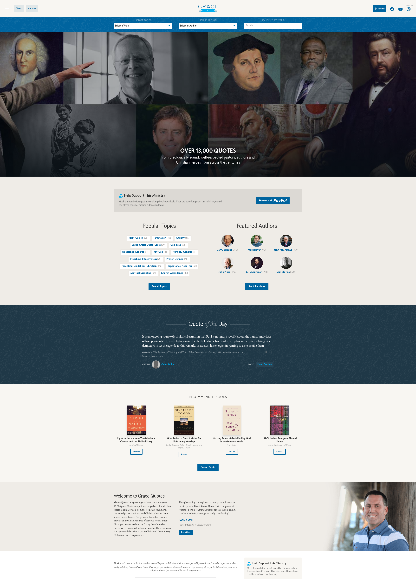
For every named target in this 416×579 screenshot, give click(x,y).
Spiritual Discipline (143, 273)
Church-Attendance (174, 273)
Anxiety (182, 238)
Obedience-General (135, 252)
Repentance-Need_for (182, 266)
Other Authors (168, 364)
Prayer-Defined (177, 259)
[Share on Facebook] (271, 351)
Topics (19, 8)
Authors (32, 8)
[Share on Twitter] (266, 351)
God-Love (178, 245)
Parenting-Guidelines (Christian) (142, 266)
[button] (136, 452)
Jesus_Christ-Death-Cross (148, 245)
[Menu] (7, 8)
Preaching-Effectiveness (145, 259)
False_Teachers (264, 364)
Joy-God (161, 252)
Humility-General (184, 252)
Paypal (381, 9)
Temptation (162, 238)
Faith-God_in (138, 238)
